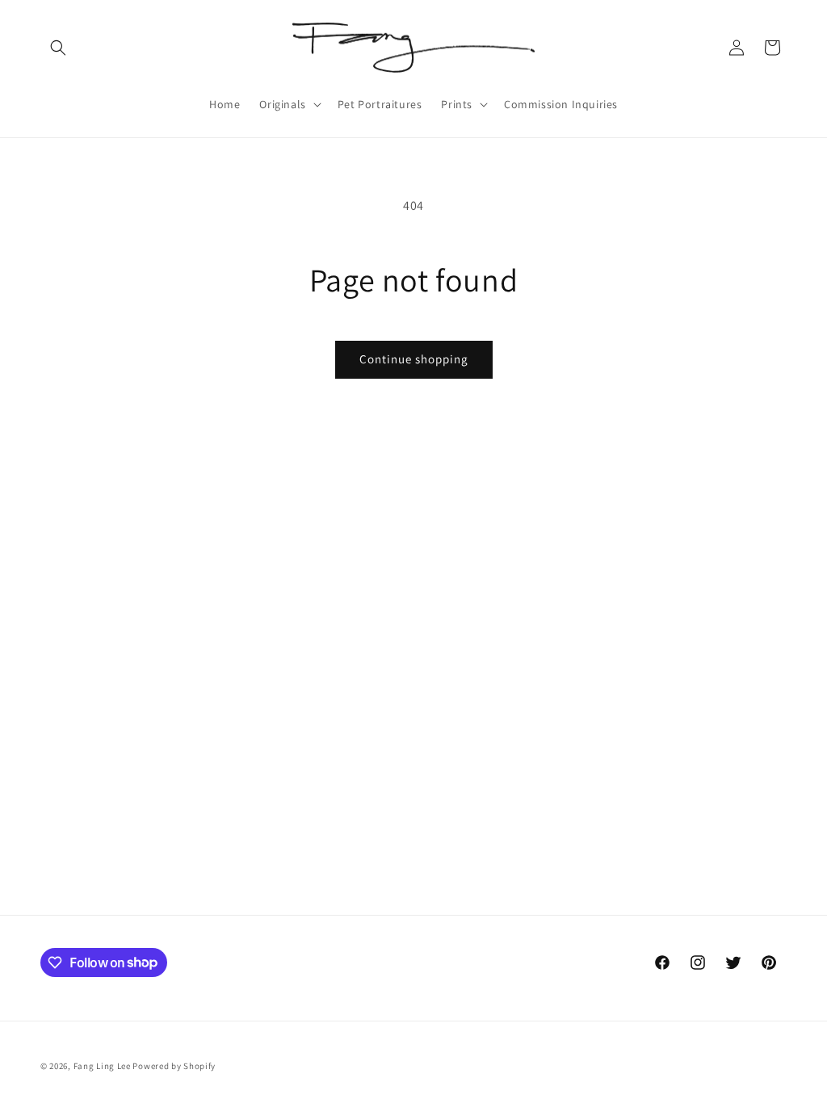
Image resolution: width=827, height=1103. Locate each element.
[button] (58, 47)
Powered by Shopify (174, 1066)
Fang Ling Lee (102, 1066)
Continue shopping (413, 359)
